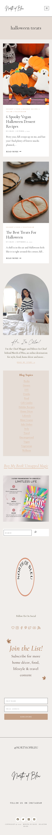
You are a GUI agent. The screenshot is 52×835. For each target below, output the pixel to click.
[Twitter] (23, 819)
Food (18, 109)
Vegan (9, 111)
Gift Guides (26, 402)
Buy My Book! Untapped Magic (26, 465)
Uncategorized (26, 437)
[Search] (35, 532)
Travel (26, 433)
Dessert (10, 109)
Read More (13, 151)
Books (27, 381)
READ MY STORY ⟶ (26, 362)
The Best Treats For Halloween (21, 235)
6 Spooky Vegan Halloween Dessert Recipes (20, 121)
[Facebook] (18, 819)
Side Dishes (26, 424)
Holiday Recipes (30, 109)
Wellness (26, 450)
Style (26, 428)
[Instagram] (29, 819)
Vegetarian (20, 111)
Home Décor (26, 411)
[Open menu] (46, 8)
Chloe (11, 131)
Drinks (26, 393)
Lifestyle (26, 415)
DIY (26, 389)
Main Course (26, 419)
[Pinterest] (34, 819)
